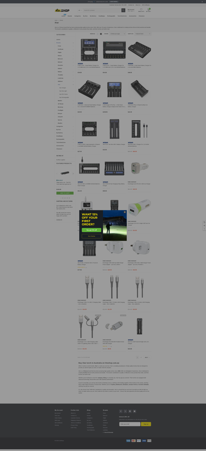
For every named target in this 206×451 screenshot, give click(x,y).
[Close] (125, 212)
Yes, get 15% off (91, 230)
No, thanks (91, 236)
